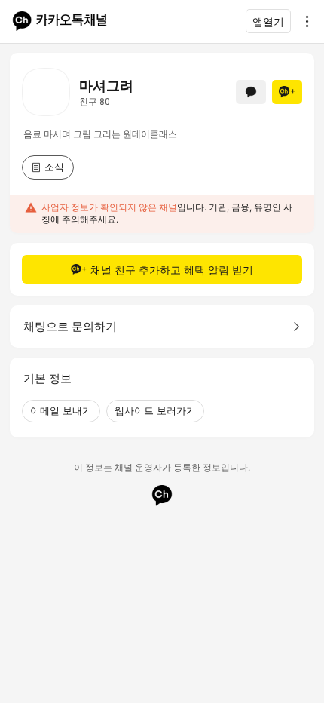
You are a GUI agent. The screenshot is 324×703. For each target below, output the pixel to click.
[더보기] (303, 21)
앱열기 (268, 21)
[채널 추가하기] (287, 92)
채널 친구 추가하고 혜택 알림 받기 (171, 269)
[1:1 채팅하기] (251, 92)
